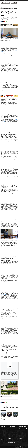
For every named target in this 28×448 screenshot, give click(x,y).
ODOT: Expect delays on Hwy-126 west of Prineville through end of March (5, 407)
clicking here (5, 358)
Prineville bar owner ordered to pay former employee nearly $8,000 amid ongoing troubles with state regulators (3, 418)
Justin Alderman (2, 19)
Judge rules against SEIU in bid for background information (9, 417)
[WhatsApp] (6, 21)
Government (3, 8)
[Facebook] (1, 21)
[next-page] (2, 420)
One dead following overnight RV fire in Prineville (15, 417)
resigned (16, 119)
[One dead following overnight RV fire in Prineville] (15, 414)
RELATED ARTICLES (3, 410)
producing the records (3, 294)
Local (8, 8)
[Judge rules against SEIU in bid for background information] (9, 414)
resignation (2, 124)
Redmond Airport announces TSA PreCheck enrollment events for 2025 (14, 407)
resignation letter (3, 121)
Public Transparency (8, 6)
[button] (26, 5)
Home (1, 6)
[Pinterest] (4, 21)
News (1, 8)
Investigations (3, 6)
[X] (3, 21)
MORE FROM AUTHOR (8, 410)
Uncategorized (15, 8)
